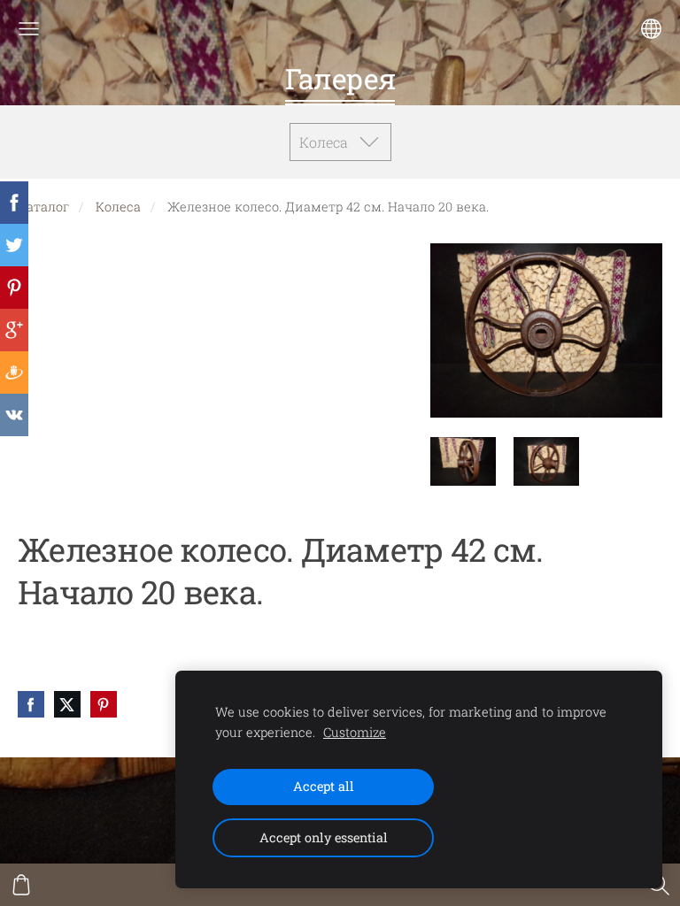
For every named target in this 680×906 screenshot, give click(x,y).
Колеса (118, 206)
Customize (354, 732)
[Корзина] (21, 885)
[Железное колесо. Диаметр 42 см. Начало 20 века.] (463, 461)
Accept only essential (323, 837)
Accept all (323, 786)
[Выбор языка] (651, 28)
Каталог (43, 206)
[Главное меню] (28, 28)
